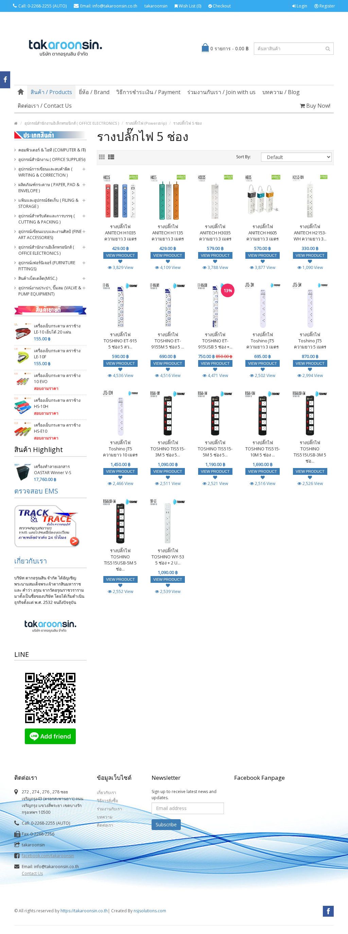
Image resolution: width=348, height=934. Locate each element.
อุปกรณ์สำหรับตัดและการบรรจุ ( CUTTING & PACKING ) (46, 219)
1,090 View (312, 267)
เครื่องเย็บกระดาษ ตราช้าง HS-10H (57, 403)
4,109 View (169, 267)
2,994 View (312, 375)
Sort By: (243, 157)
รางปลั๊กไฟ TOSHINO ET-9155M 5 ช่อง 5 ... (167, 340)
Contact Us (32, 873)
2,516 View (264, 483)
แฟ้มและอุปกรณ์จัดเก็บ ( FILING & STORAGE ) (48, 203)
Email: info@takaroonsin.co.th (108, 6)
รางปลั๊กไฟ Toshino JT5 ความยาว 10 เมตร (120, 448)
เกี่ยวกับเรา (30, 560)
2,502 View (264, 375)
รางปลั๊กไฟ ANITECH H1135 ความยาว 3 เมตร (168, 232)
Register (326, 6)
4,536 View (122, 375)
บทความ (104, 817)
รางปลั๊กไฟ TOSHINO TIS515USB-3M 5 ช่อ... (310, 451)
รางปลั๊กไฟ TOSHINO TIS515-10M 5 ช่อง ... (262, 448)
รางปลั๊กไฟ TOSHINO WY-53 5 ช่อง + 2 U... (168, 556)
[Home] (20, 92)
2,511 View (169, 483)
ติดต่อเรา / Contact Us (45, 105)
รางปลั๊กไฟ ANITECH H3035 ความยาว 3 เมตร (215, 232)
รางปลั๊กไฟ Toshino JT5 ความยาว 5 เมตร (310, 340)
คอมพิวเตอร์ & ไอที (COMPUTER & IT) (52, 150)
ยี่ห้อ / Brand (94, 92)
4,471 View (217, 375)
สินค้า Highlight (38, 449)
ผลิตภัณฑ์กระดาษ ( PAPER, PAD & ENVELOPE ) (49, 188)
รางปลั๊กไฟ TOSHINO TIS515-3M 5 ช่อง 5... (168, 448)
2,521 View (217, 483)
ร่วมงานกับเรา (109, 809)
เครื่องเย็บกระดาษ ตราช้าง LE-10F (57, 354)
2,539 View (169, 591)
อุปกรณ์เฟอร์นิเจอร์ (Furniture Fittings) (46, 266)
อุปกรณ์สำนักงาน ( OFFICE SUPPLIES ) (51, 159)
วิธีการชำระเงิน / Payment (148, 92)
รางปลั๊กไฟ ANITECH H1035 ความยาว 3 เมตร (120, 232)
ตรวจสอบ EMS (36, 491)
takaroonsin (156, 6)
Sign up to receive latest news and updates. (184, 795)
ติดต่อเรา (105, 825)
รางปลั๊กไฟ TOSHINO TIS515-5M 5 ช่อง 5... (215, 448)
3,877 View (264, 267)
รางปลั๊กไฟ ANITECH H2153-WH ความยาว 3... (310, 232)
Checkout (221, 6)
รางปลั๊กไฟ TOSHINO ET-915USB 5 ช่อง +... (215, 340)
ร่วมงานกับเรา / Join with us (221, 92)
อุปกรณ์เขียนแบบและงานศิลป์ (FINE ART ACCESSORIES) (50, 234)
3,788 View (217, 267)
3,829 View (122, 267)
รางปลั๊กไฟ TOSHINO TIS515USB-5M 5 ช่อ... (120, 559)
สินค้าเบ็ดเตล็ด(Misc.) (37, 278)
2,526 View (312, 483)
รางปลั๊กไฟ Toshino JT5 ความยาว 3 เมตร (262, 340)
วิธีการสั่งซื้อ (107, 801)
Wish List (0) (189, 6)
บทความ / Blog (281, 92)
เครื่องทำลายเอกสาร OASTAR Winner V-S (52, 469)
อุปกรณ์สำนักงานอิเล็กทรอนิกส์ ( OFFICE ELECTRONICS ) (71, 123)
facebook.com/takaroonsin (48, 856)
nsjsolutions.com (150, 911)
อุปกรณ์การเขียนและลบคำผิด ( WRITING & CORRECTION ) (45, 172)
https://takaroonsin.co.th (84, 911)
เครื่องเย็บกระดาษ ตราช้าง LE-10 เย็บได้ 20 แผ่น (57, 329)
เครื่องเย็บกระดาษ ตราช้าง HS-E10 (57, 428)
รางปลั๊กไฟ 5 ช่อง (187, 123)
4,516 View (169, 375)
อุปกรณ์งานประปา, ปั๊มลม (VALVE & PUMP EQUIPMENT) (49, 291)
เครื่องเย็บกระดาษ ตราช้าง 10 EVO (57, 378)
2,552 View (122, 591)
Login (301, 6)
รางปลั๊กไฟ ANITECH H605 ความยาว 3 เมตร (262, 232)
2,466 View (122, 483)
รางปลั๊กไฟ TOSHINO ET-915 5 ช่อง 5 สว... (120, 340)
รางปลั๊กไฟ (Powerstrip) (146, 123)
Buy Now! (317, 105)
